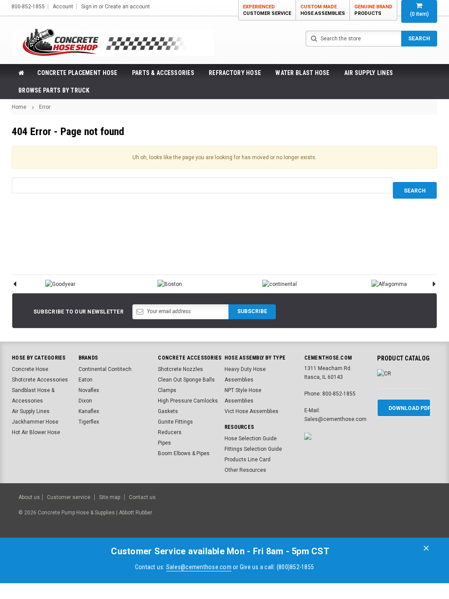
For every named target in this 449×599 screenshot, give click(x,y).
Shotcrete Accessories (40, 380)
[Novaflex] (389, 284)
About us (29, 497)
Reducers (170, 432)
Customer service (68, 497)
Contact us (142, 497)
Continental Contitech (105, 369)
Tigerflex (88, 422)
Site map (109, 497)
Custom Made (322, 10)
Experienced (267, 10)
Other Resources (245, 470)
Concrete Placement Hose (77, 72)
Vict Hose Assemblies (251, 411)
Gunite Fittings (175, 422)
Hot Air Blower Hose (36, 432)
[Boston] (169, 284)
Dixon (85, 401)
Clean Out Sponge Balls (186, 380)
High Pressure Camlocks (188, 401)
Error (44, 107)
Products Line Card (247, 459)
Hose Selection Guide (250, 438)
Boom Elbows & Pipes (184, 453)
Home (19, 107)
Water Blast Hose (302, 72)
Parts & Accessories (163, 72)
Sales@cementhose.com (199, 566)
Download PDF (409, 408)
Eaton (85, 380)
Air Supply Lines (368, 72)
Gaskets (168, 411)
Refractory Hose (235, 72)
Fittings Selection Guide (253, 449)
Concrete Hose (30, 369)
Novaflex (88, 390)
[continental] (279, 284)
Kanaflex (88, 411)
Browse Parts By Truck (53, 90)
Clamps (167, 390)
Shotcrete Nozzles (180, 369)
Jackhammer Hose (35, 422)
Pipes (164, 443)
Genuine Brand (373, 10)
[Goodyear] (60, 284)
